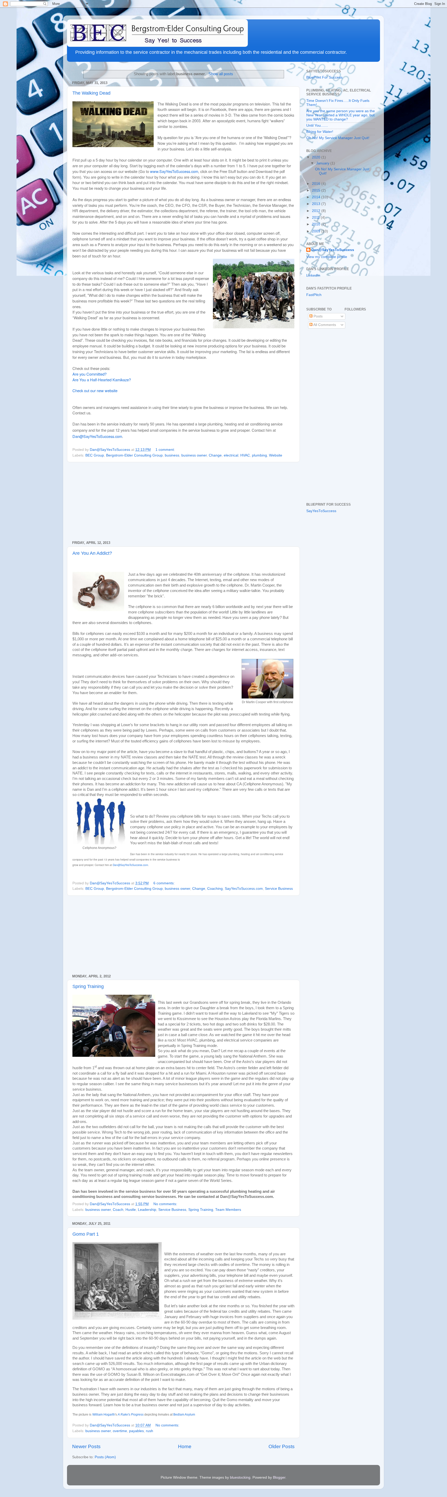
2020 (316, 157)
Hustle (130, 1210)
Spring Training (88, 986)
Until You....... (317, 125)
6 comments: (164, 883)
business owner (194, 455)
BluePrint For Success (324, 77)
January (323, 163)
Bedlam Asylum (184, 1414)
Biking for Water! (319, 132)
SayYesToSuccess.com (244, 889)
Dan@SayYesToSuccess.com (97, 436)
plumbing (259, 455)
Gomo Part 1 (85, 1234)
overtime (120, 1431)
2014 (316, 197)
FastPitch (314, 295)
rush (149, 1431)
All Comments (324, 325)
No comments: (165, 1204)
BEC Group (94, 455)
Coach (118, 1210)
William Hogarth (103, 1414)
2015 (316, 190)
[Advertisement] (183, 501)
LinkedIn (313, 275)
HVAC (245, 455)
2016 (316, 184)
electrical (231, 455)
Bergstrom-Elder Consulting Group (134, 455)
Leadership (147, 1210)
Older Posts (282, 1446)
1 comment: (165, 450)
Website (275, 455)
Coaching (215, 889)
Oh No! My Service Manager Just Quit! (337, 138)
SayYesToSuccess (321, 511)
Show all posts (220, 74)
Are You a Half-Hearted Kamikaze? (101, 379)
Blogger (279, 1477)
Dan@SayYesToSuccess (332, 250)
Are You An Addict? (92, 553)
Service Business (279, 889)
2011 (316, 217)
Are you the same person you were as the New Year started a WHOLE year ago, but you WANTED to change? (340, 115)
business (172, 455)
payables (136, 1431)
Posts (317, 316)
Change (215, 455)
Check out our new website (94, 390)
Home (184, 1446)
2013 (316, 204)
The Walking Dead (91, 93)
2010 (316, 224)
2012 (316, 211)
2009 (316, 231)
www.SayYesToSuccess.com (174, 171)
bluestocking (240, 1477)
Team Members (228, 1210)
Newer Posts (86, 1446)
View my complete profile (326, 257)
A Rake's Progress (131, 1414)
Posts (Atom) (105, 1457)
